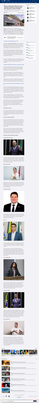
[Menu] (36, 0)
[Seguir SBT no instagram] (29, 396)
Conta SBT (34, 0)
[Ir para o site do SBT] (9, 396)
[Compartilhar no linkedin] (23, 12)
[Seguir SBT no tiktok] (36, 396)
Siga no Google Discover (20, 37)
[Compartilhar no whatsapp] (18, 12)
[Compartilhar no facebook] (20, 12)
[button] (6, 354)
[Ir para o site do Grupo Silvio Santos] (5, 396)
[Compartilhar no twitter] (21, 12)
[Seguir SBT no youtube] (34, 396)
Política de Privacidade (11, 401)
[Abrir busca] (30, 0)
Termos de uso (19, 396)
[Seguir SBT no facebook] (31, 396)
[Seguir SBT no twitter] (33, 396)
